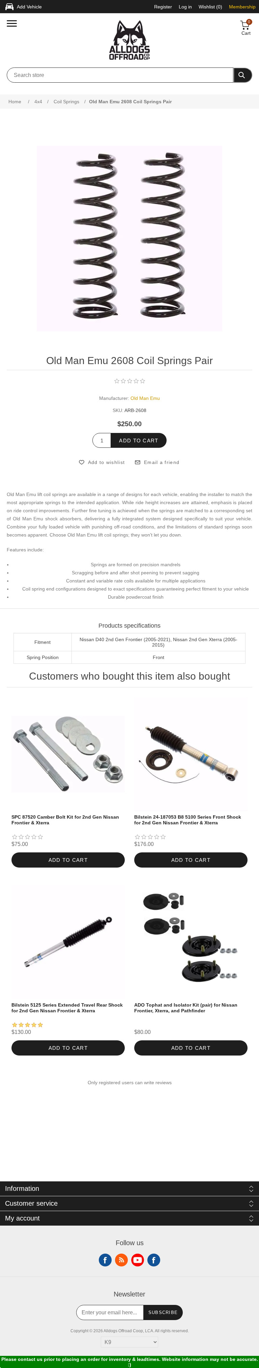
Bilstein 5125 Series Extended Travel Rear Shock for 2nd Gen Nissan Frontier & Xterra (67, 1007)
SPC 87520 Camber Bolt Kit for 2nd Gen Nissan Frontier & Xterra (65, 819)
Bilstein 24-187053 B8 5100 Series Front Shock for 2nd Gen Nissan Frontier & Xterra (187, 819)
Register (163, 6)
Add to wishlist (106, 462)
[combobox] (120, 75)
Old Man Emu (145, 398)
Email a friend (161, 462)
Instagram (153, 1260)
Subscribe (163, 1312)
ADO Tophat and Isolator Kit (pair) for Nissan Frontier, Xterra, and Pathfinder (185, 1007)
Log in (185, 6)
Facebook (105, 1260)
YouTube (137, 1260)
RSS (121, 1260)
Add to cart (138, 440)
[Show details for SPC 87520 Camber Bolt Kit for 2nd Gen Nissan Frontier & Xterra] (68, 754)
